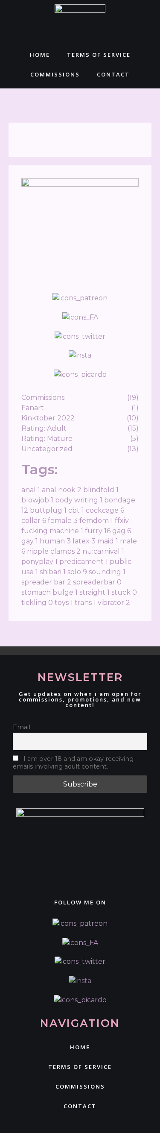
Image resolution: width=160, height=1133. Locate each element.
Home (40, 55)
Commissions (55, 74)
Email (21, 727)
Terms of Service (99, 55)
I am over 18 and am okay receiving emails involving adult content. (73, 762)
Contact (113, 74)
